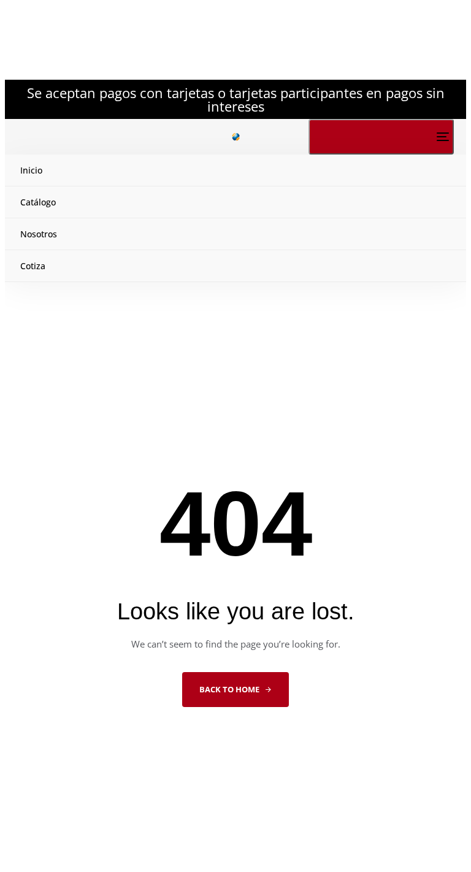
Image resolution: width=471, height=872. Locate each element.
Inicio (31, 170)
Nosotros (38, 234)
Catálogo (38, 202)
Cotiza (32, 266)
